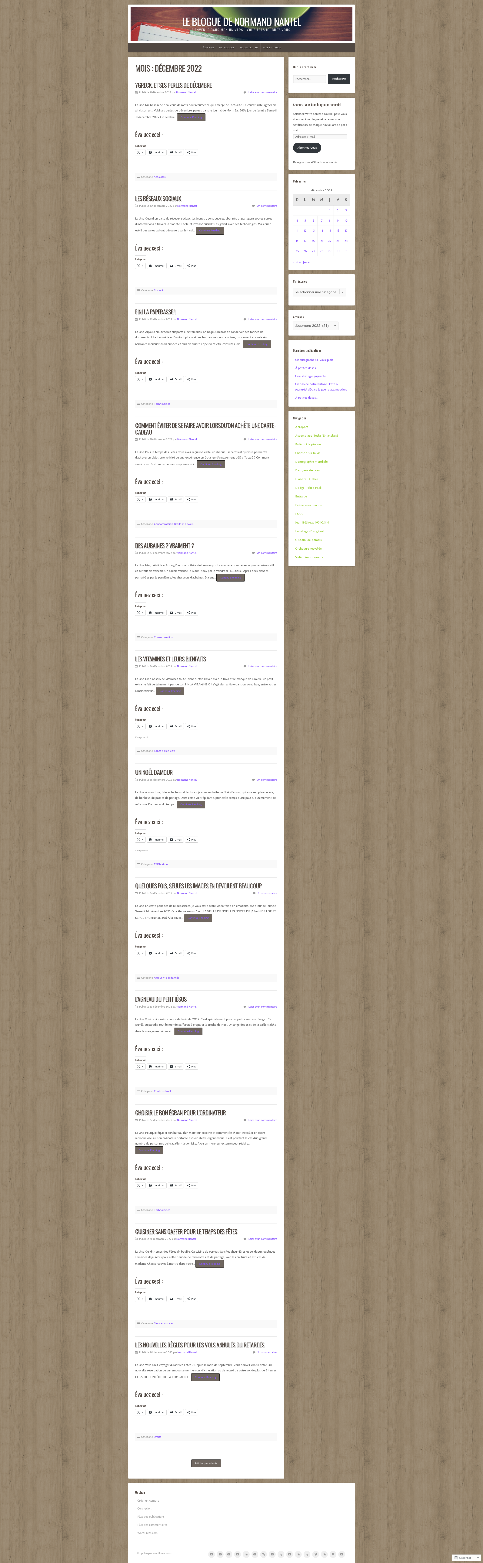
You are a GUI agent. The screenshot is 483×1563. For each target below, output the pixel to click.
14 (321, 230)
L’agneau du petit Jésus (161, 999)
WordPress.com (147, 1533)
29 (329, 251)
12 (305, 230)
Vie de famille (171, 977)
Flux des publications (151, 1516)
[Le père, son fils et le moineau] (341, 1554)
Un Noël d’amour (154, 772)
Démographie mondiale (311, 461)
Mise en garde (272, 47)
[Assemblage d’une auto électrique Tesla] (220, 1554)
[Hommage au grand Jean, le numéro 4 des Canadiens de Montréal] (307, 1554)
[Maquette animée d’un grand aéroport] (211, 1554)
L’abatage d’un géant (309, 531)
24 (346, 241)
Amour (158, 977)
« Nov (297, 262)
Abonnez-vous (307, 147)
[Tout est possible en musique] (333, 1554)
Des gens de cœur (308, 470)
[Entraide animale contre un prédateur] (281, 1554)
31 (346, 251)
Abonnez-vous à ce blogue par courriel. (317, 104)
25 (297, 251)
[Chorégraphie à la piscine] (228, 1554)
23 (337, 241)
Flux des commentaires (152, 1525)
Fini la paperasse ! (155, 311)
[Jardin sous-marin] (289, 1554)
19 (305, 241)
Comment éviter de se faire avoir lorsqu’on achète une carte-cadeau (205, 428)
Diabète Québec (306, 479)
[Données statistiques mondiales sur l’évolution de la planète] (246, 1554)
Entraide (301, 496)
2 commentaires (267, 1352)
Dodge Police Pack (308, 488)
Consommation (163, 524)
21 (321, 241)
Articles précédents (206, 1463)
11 (297, 230)
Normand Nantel (186, 92)
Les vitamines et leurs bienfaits (170, 658)
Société (158, 290)
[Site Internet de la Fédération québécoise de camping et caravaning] (298, 1554)
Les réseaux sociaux (158, 198)
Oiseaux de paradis (308, 540)
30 (338, 251)
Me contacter (248, 47)
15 (329, 230)
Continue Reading (189, 118)
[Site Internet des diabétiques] (263, 1554)
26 (305, 251)
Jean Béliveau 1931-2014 (312, 522)
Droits (157, 1436)
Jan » (306, 262)
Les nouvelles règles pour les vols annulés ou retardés (199, 1344)
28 (321, 251)
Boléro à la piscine (308, 444)
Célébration (161, 864)
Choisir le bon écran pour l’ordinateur (180, 1112)
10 (346, 220)
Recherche (339, 78)
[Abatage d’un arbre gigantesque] (315, 1554)
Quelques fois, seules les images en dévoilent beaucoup (198, 885)
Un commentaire (267, 205)
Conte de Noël (162, 1091)
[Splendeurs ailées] (324, 1554)
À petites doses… (306, 368)
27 (313, 251)
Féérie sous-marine (308, 505)
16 (338, 230)
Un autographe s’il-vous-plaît (314, 360)
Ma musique (227, 47)
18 (297, 241)
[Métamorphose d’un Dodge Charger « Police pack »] (272, 1554)
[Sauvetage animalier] (254, 1554)
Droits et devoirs (184, 524)
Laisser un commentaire (262, 92)
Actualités (160, 177)
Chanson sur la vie (308, 453)
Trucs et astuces (163, 1323)
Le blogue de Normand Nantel (241, 21)
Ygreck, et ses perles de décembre (173, 84)
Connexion (144, 1508)
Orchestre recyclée (308, 548)
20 (313, 241)
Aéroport (301, 427)
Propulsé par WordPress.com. (154, 1553)
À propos (208, 47)
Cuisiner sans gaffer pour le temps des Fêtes (186, 1231)
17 (346, 230)
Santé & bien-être (164, 750)
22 (329, 241)
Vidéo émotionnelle (309, 557)
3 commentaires (267, 893)
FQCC (299, 514)
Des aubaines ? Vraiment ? (164, 545)
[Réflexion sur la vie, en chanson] (237, 1554)
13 (313, 230)
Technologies (162, 403)
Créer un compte (148, 1500)
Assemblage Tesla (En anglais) (316, 435)
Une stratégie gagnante (310, 376)
